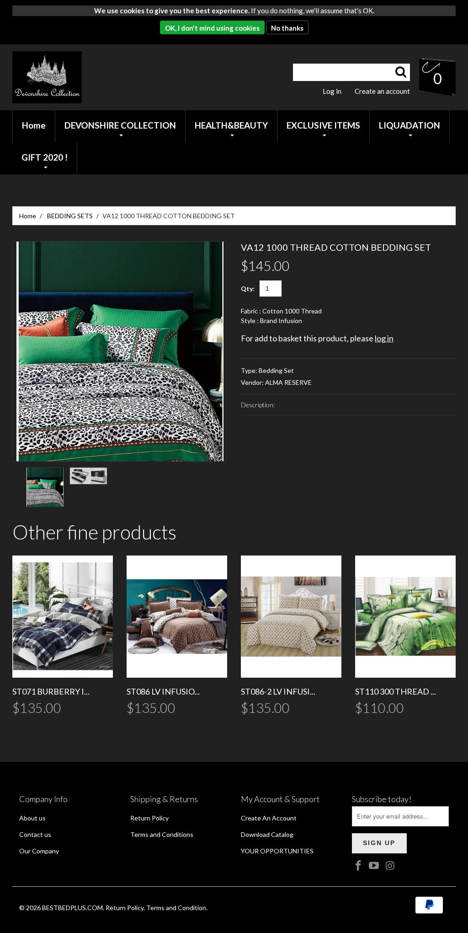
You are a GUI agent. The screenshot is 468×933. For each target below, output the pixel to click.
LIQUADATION (409, 125)
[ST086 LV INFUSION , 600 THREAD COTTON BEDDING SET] (177, 616)
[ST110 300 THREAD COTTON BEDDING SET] (405, 616)
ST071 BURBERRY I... (51, 691)
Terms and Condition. (176, 907)
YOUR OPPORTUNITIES (277, 851)
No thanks (287, 28)
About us (32, 818)
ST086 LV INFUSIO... (163, 691)
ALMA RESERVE (288, 382)
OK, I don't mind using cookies (212, 28)
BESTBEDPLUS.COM (72, 907)
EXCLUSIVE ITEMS (323, 125)
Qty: (248, 288)
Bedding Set (276, 370)
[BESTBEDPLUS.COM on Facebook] (359, 866)
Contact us (35, 834)
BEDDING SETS (70, 216)
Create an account (382, 91)
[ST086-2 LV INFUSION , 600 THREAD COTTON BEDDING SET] (291, 616)
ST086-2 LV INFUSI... (278, 691)
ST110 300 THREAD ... (395, 691)
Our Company (39, 851)
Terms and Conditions (161, 834)
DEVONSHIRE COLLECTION (120, 125)
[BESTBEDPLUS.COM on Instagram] (390, 866)
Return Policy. (125, 907)
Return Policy (149, 818)
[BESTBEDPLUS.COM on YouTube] (374, 866)
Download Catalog (267, 834)
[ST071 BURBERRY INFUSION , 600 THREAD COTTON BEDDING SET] (62, 616)
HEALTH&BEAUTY (231, 125)
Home (27, 216)
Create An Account (269, 818)
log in (384, 338)
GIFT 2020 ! (44, 157)
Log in (332, 91)
